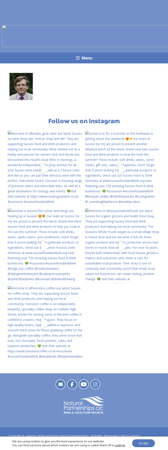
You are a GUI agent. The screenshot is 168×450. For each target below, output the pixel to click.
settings (120, 445)
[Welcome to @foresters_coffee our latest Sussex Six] (45, 323)
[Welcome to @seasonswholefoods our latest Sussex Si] (122, 245)
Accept (143, 443)
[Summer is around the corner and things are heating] (45, 245)
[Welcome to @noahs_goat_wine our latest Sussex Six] (45, 168)
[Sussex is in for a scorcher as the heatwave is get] (122, 168)
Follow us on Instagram (84, 121)
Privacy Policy (130, 436)
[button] (83, 57)
